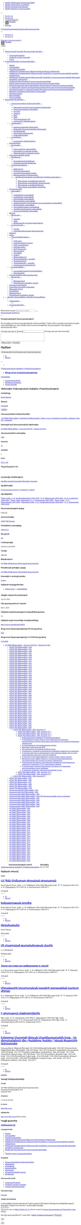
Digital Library (10, 589)
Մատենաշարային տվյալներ (21, 287)
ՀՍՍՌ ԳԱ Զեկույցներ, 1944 (20, 647)
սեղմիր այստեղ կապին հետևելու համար (19, 481)
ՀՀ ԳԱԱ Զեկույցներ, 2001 (19, 810)
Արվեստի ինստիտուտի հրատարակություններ (30, 81)
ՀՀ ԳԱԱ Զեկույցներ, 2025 (19, 859)
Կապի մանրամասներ (15, 1187)
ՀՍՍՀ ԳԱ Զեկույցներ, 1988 (20, 784)
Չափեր (17, 219)
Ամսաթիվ (15, 191)
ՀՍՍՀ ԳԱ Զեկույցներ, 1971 (20, 701)
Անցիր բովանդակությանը (16, 7)
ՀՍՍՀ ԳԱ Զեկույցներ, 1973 (20, 705)
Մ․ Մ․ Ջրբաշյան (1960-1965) (52, 498)
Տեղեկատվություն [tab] (13, 382)
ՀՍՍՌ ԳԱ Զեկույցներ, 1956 (20, 671)
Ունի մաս (18, 241)
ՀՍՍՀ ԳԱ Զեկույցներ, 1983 (20, 726)
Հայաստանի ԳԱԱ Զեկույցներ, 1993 (24, 794)
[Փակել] (2, 315)
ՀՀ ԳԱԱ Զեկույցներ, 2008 (19, 824)
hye (6, 16)
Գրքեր (12, 65)
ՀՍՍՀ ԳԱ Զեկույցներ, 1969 (20, 697)
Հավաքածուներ (12, 61)
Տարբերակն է (20, 247)
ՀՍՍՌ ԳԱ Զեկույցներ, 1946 (20, 651)
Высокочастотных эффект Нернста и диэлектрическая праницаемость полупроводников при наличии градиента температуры (47, 759)
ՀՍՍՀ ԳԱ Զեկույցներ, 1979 (20, 717)
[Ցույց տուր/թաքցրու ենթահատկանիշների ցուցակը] (10, 157)
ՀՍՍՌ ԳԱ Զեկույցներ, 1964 (20, 687)
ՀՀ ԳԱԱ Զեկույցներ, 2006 (19, 820)
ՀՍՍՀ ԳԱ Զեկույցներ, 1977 (20, 713)
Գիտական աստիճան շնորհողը (32, 187)
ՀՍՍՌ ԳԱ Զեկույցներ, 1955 (20, 669)
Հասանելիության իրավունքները (28, 271)
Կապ (11, 59)
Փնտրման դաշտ (8, 310)
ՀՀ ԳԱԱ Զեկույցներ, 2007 (19, 822)
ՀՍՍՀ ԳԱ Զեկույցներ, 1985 (20, 778)
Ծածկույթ (16, 157)
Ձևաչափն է (19, 251)
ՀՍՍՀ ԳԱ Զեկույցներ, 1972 (20, 703)
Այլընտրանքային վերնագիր (26, 127)
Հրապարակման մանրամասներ (26, 103)
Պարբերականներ (17, 69)
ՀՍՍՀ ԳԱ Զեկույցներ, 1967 (20, 693)
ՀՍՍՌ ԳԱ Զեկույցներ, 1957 (20, 673)
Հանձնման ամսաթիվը (24, 197)
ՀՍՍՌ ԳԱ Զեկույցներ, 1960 (20, 679)
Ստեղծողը (16, 137)
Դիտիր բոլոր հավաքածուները (18, 1154)
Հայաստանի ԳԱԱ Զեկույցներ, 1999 (24, 806)
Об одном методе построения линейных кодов (38, 749)
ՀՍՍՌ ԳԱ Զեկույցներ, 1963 (20, 685)
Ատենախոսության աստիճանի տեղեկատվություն (38, 177)
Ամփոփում (18, 169)
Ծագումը (15, 277)
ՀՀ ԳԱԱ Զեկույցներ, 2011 (19, 830)
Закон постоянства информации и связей (24, 965)
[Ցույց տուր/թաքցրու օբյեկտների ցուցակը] (25, 100)
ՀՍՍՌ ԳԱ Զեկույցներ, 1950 (20, 659)
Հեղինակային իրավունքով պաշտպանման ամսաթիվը (38, 203)
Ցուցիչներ (9, 100)
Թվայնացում (19, 281)
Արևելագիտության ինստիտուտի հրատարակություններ (34, 83)
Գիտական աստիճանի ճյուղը (31, 185)
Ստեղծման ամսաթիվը (24, 195)
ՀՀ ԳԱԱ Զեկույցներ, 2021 (19, 850)
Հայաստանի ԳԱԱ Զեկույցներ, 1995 (24, 798)
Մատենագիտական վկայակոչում (28, 231)
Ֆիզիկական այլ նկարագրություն (28, 223)
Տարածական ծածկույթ (24, 161)
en (12, 16)
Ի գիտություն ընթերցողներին (20, 1013)
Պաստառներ (15, 97)
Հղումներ (18, 253)
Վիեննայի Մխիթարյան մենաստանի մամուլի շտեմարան (34, 71)
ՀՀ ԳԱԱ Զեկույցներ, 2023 (19, 854)
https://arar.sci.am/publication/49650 (13, 624)
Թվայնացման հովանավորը (26, 175)
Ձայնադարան (15, 93)
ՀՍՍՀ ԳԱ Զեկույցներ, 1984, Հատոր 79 (29, 776)
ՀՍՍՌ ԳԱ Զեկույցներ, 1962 (20, 683)
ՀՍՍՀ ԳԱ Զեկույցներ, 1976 (20, 711)
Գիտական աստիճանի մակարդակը (34, 183)
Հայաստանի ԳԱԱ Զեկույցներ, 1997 (24, 802)
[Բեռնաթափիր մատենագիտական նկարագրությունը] (4, 893)
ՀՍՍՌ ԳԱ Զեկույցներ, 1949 (20, 657)
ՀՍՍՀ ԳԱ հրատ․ (8, 521)
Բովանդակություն (22, 171)
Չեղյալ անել (6, 342)
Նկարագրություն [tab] (12, 380)
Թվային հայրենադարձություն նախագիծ (27, 91)
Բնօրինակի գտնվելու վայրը (26, 283)
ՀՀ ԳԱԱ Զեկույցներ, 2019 (19, 846)
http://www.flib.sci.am (8, 1117)
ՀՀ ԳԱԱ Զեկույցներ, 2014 (19, 836)
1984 (2, 437)
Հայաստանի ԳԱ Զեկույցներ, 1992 (23, 792)
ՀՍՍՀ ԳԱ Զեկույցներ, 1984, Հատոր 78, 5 (34, 774)
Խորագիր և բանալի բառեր (26, 151)
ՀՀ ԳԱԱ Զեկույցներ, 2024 (19, 857)
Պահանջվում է (20, 261)
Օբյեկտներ (14, 301)
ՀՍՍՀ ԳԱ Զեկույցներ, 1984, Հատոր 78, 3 (34, 736)
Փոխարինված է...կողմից (24, 259)
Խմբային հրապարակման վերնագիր (30, 129)
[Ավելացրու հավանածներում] (2, 893)
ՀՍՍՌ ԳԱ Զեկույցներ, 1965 (20, 689)
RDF (2, 633)
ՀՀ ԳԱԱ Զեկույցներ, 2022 (19, 852)
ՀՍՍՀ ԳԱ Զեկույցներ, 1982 (20, 723)
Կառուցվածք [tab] (11, 384)
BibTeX (7, 358)
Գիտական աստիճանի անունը (31, 181)
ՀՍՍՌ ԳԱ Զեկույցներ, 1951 (20, 661)
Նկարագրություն (17, 55)
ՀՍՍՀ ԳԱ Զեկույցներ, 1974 (20, 707)
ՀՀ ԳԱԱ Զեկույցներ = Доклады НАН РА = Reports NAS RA (23, 429)
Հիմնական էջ (8, 1125)
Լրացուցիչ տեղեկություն (24, 121)
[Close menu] (2, 31)
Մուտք (8, 25)
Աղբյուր (12, 233)
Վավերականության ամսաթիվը (28, 209)
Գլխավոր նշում (16, 289)
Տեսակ (12, 213)
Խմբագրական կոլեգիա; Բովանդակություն (41, 738)
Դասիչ (16, 229)
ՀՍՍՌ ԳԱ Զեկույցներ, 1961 (20, 681)
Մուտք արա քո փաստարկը (57, 331)
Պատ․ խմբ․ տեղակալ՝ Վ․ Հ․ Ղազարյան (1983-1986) (31, 500)
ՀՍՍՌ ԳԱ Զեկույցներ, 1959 (20, 677)
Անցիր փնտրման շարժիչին (17, 5)
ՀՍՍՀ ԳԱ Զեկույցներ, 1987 (20, 782)
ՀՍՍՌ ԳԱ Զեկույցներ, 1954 (20, 667)
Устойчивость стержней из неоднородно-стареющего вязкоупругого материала (50, 751)
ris (6, 356)
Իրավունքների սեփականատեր (23, 275)
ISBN (15, 117)
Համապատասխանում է (24, 265)
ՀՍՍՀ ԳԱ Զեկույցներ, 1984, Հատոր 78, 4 (34, 772)
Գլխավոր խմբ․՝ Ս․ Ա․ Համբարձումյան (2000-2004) (42, 502)
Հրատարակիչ (15, 189)
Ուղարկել (16, 342)
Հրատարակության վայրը (25, 173)
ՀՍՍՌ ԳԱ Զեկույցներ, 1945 (20, 649)
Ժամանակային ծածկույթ (25, 163)
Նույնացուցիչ (17, 225)
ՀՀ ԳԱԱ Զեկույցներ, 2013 (19, 834)
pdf (2, 538)
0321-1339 (4, 462)
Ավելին (4, 1075)
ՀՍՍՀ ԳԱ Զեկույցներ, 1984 (20, 728)
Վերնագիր (16, 123)
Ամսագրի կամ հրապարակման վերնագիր (32, 107)
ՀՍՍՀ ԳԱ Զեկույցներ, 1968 (20, 695)
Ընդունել (58, 1215)
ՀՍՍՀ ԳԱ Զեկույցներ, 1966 (20, 691)
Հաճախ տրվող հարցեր (19, 57)
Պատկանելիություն (20, 237)
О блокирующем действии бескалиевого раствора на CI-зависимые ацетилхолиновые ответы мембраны (46, 767)
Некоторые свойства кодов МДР (33, 747)
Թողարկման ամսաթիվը (24, 201)
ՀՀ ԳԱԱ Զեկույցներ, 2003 (19, 814)
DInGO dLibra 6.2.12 (22, 1209)
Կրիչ (16, 221)
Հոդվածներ (14, 67)
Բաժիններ (14, 291)
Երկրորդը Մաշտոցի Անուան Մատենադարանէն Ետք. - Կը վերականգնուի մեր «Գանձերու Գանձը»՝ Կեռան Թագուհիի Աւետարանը (39, 1040)
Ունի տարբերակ (21, 245)
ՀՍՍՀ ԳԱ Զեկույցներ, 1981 (20, 721)
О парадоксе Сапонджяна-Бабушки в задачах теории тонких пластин (47, 757)
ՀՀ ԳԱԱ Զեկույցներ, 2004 (19, 816)
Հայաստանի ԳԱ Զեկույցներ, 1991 (23, 790)
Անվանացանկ (10, 925)
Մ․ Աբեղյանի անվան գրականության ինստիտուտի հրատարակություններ (42, 87)
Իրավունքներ (17, 267)
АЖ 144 (4, 555)
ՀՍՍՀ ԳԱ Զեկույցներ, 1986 (20, 780)
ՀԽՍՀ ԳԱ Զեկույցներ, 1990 (20, 788)
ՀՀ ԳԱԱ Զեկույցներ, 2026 (19, 861)
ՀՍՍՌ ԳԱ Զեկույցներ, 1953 (20, 665)
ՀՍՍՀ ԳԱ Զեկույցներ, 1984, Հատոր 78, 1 (34, 732)
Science (3, 580)
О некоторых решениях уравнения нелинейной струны (42, 770)
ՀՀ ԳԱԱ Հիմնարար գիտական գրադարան (19, 563)
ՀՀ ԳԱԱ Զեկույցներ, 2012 (19, 832)
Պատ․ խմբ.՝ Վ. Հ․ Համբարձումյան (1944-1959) (20, 498)
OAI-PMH (4, 641)
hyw (9, 16)
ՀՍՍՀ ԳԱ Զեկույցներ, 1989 (20, 786)
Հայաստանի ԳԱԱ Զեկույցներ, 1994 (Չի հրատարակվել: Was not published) (39, 796)
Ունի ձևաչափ (20, 249)
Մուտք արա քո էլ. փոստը (12, 331)
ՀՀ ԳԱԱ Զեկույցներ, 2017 (19, 842)
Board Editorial (6, 397)
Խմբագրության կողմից (16, 903)
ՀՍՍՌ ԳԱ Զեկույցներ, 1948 (20, 655)
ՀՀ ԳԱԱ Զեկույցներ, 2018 (19, 844)
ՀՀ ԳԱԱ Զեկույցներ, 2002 (19, 812)
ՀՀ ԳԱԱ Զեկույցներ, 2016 (19, 840)
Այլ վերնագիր (19, 131)
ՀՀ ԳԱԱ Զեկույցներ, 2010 (19, 828)
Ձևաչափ (15, 215)
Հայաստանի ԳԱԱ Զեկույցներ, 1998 (24, 804)
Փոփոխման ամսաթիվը (24, 205)
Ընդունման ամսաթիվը (24, 199)
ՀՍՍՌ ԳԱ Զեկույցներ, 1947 (20, 653)
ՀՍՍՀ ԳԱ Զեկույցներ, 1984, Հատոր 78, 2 (34, 734)
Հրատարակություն (18, 285)
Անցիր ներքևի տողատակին (17, 9)
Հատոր (17, 111)
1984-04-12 (5, 530)
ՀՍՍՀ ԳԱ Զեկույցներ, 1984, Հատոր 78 (29, 730)
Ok (2, 1219)
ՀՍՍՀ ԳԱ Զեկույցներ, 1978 (20, 715)
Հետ (3, 46)
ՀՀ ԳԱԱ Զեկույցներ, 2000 (19, 808)
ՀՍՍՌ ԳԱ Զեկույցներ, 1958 (20, 675)
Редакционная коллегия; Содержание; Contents (17, 490)
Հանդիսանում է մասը (23, 243)
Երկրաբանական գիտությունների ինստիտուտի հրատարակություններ (41, 85)
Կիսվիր (12, 22)
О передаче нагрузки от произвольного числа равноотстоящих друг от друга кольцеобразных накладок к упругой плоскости (49, 754)
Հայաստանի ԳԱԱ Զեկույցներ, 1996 (24, 800)
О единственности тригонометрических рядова (39, 745)
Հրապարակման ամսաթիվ (26, 109)
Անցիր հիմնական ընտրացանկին (20, 3)
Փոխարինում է (20, 257)
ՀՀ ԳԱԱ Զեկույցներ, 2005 (19, 818)
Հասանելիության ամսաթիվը (26, 207)
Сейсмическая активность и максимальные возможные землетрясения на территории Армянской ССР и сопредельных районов (48, 763)
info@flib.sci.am (6, 1108)
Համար (17, 113)
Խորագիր (15, 145)
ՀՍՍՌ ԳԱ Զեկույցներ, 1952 (20, 663)
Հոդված (4, 406)
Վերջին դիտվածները (16, 297)
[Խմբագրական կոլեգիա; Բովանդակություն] (21, 369)
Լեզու (11, 235)
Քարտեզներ (14, 95)
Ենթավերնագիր (21, 135)
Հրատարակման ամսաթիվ (26, 211)
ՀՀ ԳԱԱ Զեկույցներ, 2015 (19, 838)
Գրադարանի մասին (14, 51)
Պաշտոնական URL (22, 119)
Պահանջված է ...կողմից (24, 263)
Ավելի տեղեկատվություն (42, 1215)
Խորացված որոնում (10, 313)
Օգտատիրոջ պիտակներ (25, 149)
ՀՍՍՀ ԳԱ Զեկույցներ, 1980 (20, 719)
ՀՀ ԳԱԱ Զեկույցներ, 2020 (19, 848)
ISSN (15, 115)
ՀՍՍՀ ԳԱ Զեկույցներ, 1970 (20, 699)
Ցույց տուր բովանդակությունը (21, 373)
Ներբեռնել (5, 377)
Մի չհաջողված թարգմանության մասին (27, 945)
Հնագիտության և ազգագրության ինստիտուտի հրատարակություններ (41, 89)
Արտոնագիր (19, 273)
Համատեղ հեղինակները (25, 141)
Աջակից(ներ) (15, 143)
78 (2, 446)
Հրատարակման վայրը (19, 155)
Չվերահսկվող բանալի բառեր (27, 153)
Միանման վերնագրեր (23, 133)
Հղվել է (17, 255)
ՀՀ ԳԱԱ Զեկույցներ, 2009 (19, 826)
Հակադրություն (12, 20)
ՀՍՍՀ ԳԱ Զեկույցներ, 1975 (20, 709)
